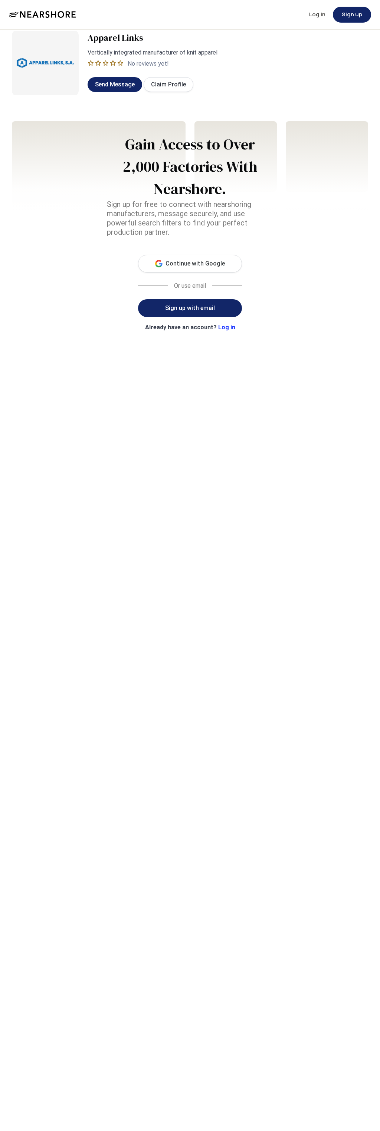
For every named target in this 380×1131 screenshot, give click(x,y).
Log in (317, 14)
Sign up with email (190, 307)
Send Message (115, 84)
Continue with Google (195, 263)
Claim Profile (168, 84)
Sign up (352, 14)
